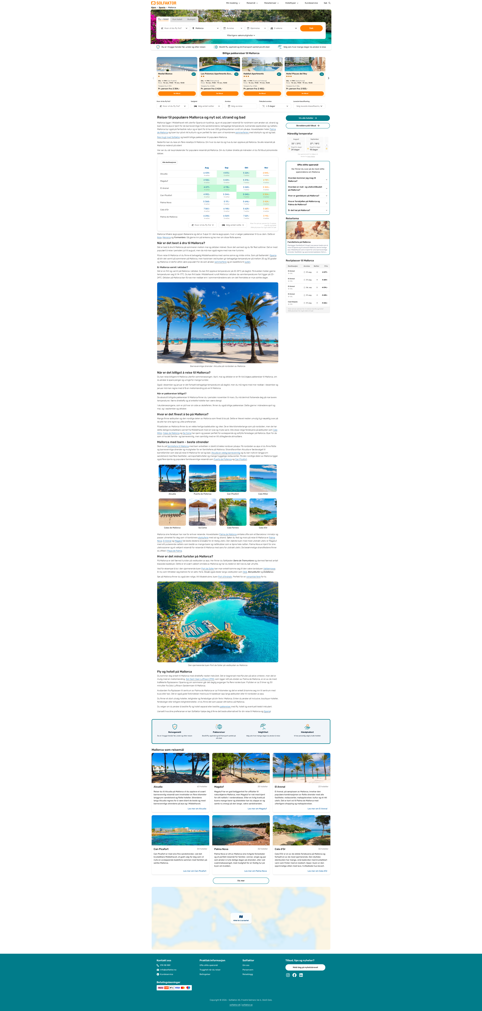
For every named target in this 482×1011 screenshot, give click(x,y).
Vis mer (241, 880)
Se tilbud (177, 93)
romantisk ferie (253, 576)
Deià (245, 572)
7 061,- (207, 208)
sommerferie (221, 262)
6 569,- (226, 216)
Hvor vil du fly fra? (163, 101)
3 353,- (266, 187)
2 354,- (266, 194)
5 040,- (246, 194)
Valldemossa (269, 568)
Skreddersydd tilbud (306, 125)
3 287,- (266, 208)
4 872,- (226, 173)
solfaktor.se (247, 1005)
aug (207, 168)
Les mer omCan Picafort (194, 871)
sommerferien (242, 132)
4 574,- (325, 287)
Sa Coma (187, 433)
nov (266, 168)
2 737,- (266, 180)
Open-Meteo (311, 156)
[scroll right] (328, 78)
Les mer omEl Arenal (317, 808)
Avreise (228, 101)
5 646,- (246, 201)
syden (247, 262)
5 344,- (226, 194)
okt (246, 168)
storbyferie (203, 537)
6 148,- (226, 208)
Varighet (194, 101)
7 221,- (246, 216)
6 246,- (206, 216)
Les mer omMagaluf (257, 808)
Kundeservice (311, 3)
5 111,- (227, 201)
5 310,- (246, 180)
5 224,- (246, 173)
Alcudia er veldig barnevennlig (225, 453)
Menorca (167, 237)
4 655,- (325, 295)
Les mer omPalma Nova (255, 871)
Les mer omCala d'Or (317, 871)
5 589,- (246, 187)
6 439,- (206, 173)
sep (226, 168)
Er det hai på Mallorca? (299, 210)
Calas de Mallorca (171, 433)
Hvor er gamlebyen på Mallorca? (303, 196)
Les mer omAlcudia (197, 808)
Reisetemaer (270, 3)
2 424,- (266, 201)
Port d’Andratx (225, 576)
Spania (273, 255)
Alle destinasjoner (169, 162)
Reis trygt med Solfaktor (168, 137)
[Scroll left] (288, 145)
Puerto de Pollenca (223, 459)
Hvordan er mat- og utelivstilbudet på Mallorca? (305, 188)
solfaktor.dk (235, 1005)
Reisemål (251, 3)
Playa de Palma (174, 551)
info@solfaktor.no (168, 970)
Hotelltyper (290, 3)
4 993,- (206, 194)
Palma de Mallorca (228, 534)
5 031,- (226, 180)
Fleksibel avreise (265, 101)
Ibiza (159, 237)
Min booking (232, 3)
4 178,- (227, 187)
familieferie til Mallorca (178, 446)
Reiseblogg (248, 974)
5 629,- (246, 208)
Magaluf (178, 541)
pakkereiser (225, 706)
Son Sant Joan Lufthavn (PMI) (200, 679)
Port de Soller (207, 568)
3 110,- (266, 216)
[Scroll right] (326, 145)
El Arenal (167, 541)
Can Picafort (241, 459)
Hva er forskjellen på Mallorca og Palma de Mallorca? (304, 203)
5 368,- (206, 201)
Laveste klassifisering (301, 101)
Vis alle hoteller (306, 118)
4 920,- (206, 180)
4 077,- (207, 187)
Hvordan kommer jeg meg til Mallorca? (302, 179)
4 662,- (325, 303)
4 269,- (325, 280)
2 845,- (266, 173)
